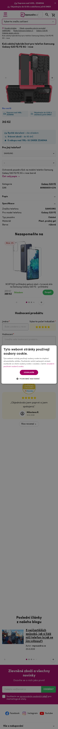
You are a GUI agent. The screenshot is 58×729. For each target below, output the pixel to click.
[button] (29, 378)
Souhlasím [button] (29, 372)
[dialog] (29, 364)
